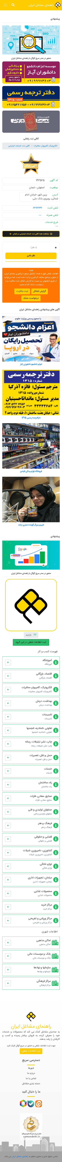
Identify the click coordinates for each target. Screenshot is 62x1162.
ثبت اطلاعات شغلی (31, 1051)
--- (40, 215)
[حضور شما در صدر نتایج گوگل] (31, 41)
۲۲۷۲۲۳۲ (37, 208)
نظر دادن (31, 256)
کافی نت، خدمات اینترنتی (19, 146)
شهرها (31, 1068)
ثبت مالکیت (22, 291)
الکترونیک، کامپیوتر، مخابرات (45, 146)
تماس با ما (31, 1078)
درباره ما (31, 1073)
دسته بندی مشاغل (31, 1084)
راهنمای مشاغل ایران (42, 5)
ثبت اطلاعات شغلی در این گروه (31, 642)
